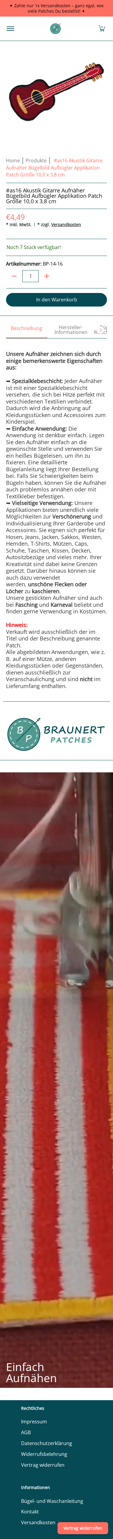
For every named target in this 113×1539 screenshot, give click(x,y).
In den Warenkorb (56, 299)
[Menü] (10, 29)
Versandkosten (66, 224)
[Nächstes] (100, 330)
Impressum (34, 1421)
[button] (102, 29)
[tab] (26, 330)
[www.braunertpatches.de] (55, 29)
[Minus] (14, 276)
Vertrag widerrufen (42, 1465)
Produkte (36, 160)
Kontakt (30, 1511)
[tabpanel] (56, 513)
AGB (26, 1432)
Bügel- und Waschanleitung (52, 1501)
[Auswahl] (47, 276)
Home (13, 160)
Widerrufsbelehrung (44, 1454)
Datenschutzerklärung (46, 1443)
